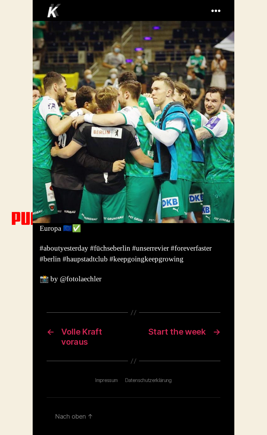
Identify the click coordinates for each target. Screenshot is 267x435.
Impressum (106, 380)
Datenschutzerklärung (148, 380)
